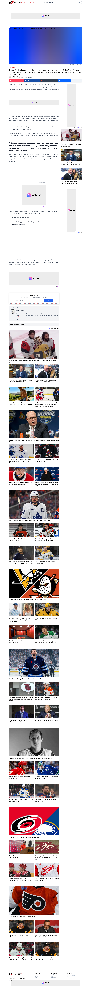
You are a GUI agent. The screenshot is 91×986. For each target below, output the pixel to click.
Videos (36, 976)
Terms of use (54, 977)
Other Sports (37, 979)
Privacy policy (54, 979)
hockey (23, 224)
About (52, 974)
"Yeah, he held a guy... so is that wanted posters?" (25, 222)
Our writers (53, 976)
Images (36, 977)
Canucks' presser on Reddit (75, 64)
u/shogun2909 (16, 224)
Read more (18, 317)
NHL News (36, 974)
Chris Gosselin (15, 76)
